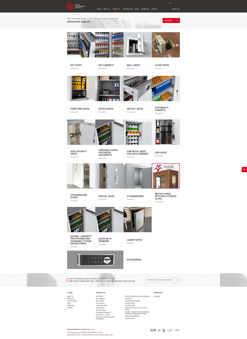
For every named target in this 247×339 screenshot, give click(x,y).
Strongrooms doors (132, 301)
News (137, 9)
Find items (168, 20)
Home (99, 9)
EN (170, 3)
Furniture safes (101, 305)
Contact (154, 9)
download (145, 9)
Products (116, 9)
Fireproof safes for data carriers (137, 296)
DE (174, 3)
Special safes (130, 303)
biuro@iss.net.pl (108, 335)
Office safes (100, 308)
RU (178, 3)
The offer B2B (128, 9)
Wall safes (100, 301)
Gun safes (128, 298)
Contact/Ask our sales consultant (159, 280)
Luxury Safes (129, 318)
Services (157, 296)
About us (106, 9)
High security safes (103, 315)
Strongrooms (130, 305)
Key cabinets (100, 298)
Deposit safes (101, 310)
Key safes (99, 296)
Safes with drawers (132, 316)
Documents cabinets (103, 312)
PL (166, 3)
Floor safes (100, 303)
